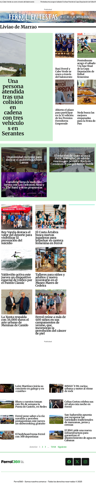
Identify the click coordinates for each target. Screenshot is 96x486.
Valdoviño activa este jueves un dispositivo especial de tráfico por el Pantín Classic (16, 279)
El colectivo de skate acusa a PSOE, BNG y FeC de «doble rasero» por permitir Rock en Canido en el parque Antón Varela (72, 160)
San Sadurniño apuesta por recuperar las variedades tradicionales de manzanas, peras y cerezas (78, 419)
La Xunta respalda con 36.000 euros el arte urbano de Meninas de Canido (15, 321)
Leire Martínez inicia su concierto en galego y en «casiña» (29, 388)
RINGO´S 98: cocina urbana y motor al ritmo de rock (78, 388)
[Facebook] (69, 461)
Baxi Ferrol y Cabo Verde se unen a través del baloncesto (63, 72)
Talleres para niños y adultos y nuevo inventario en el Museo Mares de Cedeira (50, 280)
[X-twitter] (77, 461)
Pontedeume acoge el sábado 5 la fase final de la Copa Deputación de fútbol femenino (86, 68)
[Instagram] (85, 461)
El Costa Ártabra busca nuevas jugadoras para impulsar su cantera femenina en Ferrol (49, 237)
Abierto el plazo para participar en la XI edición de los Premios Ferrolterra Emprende (64, 116)
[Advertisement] (48, 360)
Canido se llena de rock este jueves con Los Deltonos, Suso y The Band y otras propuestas (24, 184)
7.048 (53, 447)
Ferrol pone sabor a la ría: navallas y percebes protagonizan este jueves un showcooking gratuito (30, 419)
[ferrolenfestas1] (48, 22)
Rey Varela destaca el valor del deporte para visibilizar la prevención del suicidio (16, 237)
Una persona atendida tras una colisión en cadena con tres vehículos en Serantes (13, 107)
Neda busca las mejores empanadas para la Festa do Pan (86, 118)
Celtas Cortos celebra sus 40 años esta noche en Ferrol (78, 404)
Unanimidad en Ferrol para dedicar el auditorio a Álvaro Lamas (24, 159)
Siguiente (62, 447)
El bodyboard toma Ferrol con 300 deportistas (30, 435)
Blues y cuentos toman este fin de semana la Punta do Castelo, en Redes (31, 404)
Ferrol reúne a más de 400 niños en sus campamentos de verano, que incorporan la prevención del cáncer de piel (50, 325)
